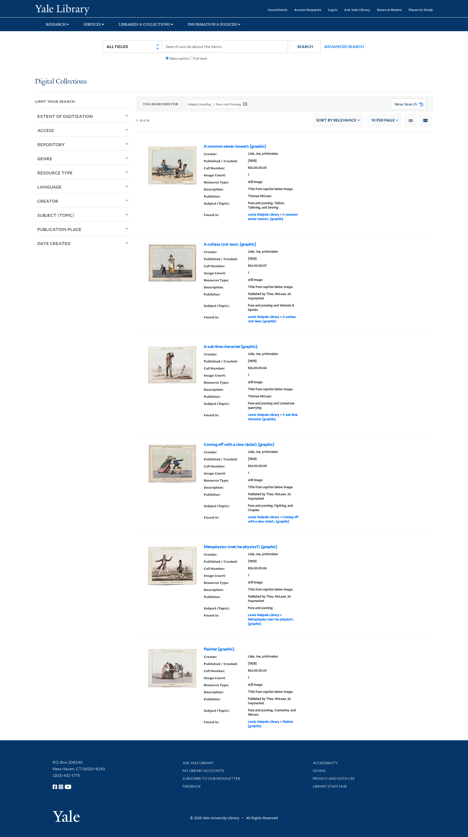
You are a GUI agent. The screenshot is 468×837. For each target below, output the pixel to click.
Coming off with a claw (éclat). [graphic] (239, 444)
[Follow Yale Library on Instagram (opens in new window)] (61, 787)
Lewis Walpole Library (263, 214)
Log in (332, 9)
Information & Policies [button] (212, 24)
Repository (51, 144)
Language (49, 187)
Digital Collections (61, 82)
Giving (319, 771)
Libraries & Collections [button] (144, 24)
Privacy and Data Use (334, 778)
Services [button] (92, 24)
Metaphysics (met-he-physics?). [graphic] (240, 547)
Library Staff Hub (330, 786)
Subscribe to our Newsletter (211, 778)
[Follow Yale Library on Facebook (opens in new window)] (55, 787)
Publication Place (59, 229)
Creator (47, 201)
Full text (200, 58)
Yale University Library (65, 9)
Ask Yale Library (357, 9)
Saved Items (277, 9)
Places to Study (421, 9)
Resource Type (55, 173)
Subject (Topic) (55, 215)
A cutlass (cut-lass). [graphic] (230, 244)
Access (45, 130)
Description (179, 58)
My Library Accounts (203, 771)
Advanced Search (344, 46)
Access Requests (307, 9)
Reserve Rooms (389, 9)
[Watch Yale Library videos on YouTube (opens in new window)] (68, 787)
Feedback (192, 786)
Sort (336, 120)
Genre (44, 159)
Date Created (53, 243)
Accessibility (325, 763)
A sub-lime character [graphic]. (231, 346)
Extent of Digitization (65, 116)
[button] (305, 46)
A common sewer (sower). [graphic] (235, 146)
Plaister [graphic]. (219, 649)
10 (383, 120)
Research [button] (56, 24)
